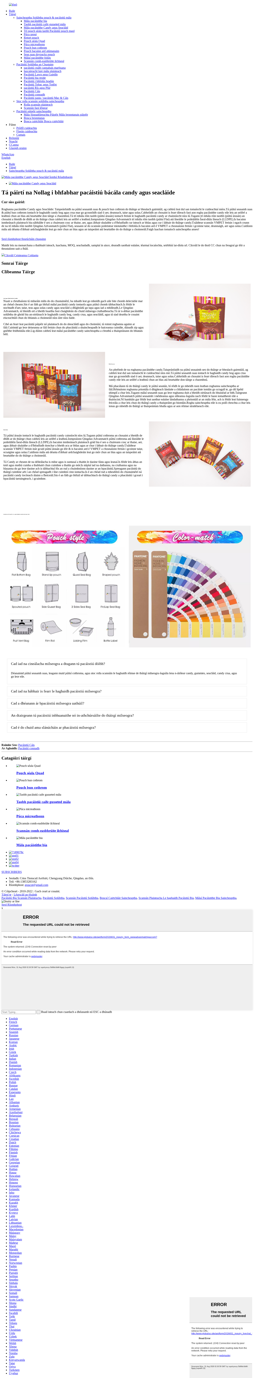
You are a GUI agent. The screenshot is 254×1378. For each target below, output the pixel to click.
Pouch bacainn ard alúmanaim (41, 51)
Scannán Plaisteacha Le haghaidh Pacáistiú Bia (166, 898)
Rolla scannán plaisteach (38, 104)
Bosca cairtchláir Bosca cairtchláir (44, 121)
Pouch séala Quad (34, 41)
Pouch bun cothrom (35, 47)
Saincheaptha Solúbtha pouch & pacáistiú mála (43, 17)
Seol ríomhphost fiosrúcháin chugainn (23, 239)
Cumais (20, 134)
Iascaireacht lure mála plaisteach (42, 71)
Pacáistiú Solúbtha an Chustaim (34, 64)
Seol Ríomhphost (11, 904)
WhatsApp (7, 154)
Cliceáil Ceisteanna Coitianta (21, 255)
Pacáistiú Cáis (32, 91)
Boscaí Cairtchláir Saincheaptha (118, 898)
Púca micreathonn (34, 44)
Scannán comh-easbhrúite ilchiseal (44, 61)
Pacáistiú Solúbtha (53, 898)
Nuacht (13, 141)
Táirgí (12, 14)
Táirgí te (6, 894)
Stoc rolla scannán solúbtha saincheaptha (40, 101)
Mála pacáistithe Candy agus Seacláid (46, 27)
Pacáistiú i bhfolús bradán (39, 81)
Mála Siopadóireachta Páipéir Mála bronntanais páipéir (56, 114)
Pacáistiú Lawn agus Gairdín (41, 74)
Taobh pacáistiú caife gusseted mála (45, 24)
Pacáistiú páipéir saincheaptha (33, 111)
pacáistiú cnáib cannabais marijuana (45, 67)
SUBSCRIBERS (11, 871)
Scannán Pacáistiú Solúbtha (82, 898)
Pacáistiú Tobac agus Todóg (40, 84)
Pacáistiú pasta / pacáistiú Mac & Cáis (46, 97)
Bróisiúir (14, 138)
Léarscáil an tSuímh (25, 894)
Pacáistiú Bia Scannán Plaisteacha (21, 898)
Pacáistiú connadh (34, 94)
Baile (12, 10)
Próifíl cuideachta (26, 128)
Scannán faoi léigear (36, 107)
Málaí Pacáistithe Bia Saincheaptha (215, 898)
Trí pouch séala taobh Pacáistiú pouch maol (49, 31)
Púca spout (30, 34)
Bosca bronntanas (34, 118)
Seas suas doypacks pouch (39, 54)
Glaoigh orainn (18, 148)
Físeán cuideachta (26, 131)
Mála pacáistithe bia (35, 20)
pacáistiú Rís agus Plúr (37, 87)
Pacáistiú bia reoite (35, 77)
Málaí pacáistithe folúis (37, 57)
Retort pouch (31, 37)
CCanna (14, 144)
